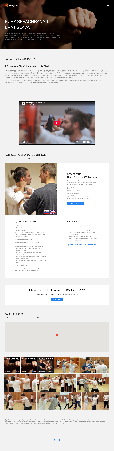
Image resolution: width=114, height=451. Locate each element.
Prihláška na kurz (75, 203)
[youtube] (59, 440)
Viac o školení (81, 245)
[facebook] (54, 440)
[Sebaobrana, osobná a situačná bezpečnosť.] (11, 6)
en (56, 447)
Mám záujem (57, 299)
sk (58, 447)
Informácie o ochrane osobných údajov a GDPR (57, 444)
